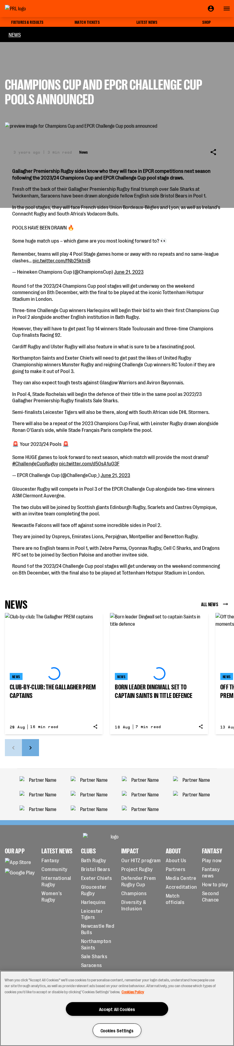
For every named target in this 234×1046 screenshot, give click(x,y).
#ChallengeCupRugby (35, 463)
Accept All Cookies (117, 1009)
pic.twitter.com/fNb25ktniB (61, 260)
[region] (117, 1008)
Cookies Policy (133, 991)
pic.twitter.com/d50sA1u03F (89, 463)
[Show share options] (213, 152)
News (15, 34)
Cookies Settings (117, 1030)
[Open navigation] (226, 8)
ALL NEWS (209, 604)
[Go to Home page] (29, 8)
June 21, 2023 (129, 271)
